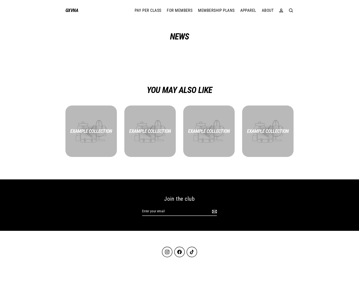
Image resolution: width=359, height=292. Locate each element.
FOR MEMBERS (179, 10)
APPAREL (248, 10)
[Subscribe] (214, 211)
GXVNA (71, 10)
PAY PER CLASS (148, 10)
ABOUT (268, 10)
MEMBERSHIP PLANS (216, 10)
